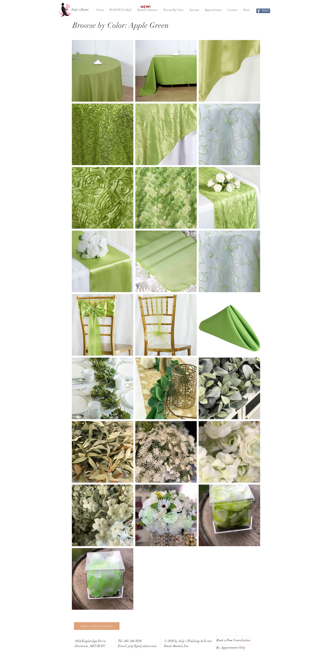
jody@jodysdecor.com (142, 646)
